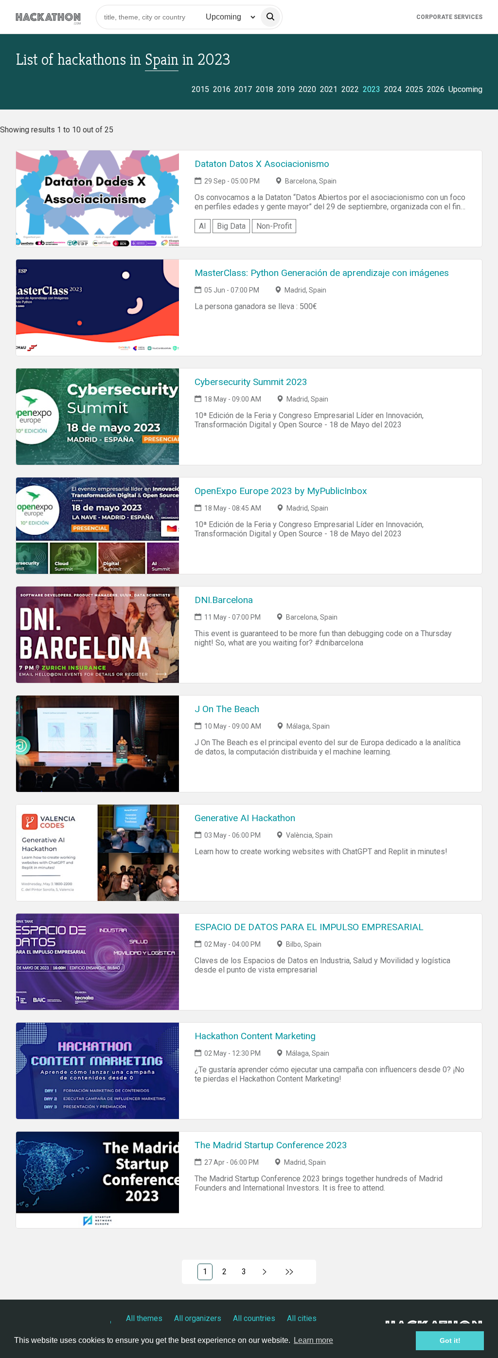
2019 (286, 89)
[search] (270, 17)
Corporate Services (449, 17)
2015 (200, 89)
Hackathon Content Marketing (255, 1036)
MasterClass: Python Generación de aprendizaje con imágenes (322, 272)
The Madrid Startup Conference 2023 (271, 1145)
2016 (222, 89)
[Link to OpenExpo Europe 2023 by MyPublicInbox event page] (97, 525)
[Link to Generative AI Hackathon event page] (97, 853)
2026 (436, 89)
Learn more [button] (313, 1340)
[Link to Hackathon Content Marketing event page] (97, 1071)
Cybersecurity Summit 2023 (251, 381)
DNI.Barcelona (224, 600)
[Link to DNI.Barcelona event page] (97, 635)
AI (202, 226)
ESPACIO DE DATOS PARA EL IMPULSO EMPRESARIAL (309, 927)
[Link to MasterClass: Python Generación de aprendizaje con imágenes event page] (97, 307)
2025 (414, 89)
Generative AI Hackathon (245, 818)
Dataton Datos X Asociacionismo (262, 163)
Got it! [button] (450, 1340)
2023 (371, 89)
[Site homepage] (48, 17)
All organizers (197, 1318)
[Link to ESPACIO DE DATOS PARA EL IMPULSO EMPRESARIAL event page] (97, 962)
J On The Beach (227, 709)
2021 (329, 89)
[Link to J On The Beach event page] (97, 744)
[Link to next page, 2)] (264, 1272)
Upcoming (465, 89)
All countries (254, 1318)
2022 (350, 89)
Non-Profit (274, 226)
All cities (302, 1318)
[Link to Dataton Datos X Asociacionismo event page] (97, 198)
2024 (393, 89)
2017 (243, 89)
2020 (307, 89)
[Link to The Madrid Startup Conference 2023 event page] (97, 1180)
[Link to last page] (289, 1272)
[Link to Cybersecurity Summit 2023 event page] (97, 416)
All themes (144, 1318)
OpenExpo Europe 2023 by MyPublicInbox (281, 490)
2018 (264, 89)
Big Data (231, 226)
